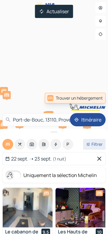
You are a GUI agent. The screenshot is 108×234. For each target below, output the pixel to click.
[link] (92, 98)
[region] (27, 207)
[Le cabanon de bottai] (27, 207)
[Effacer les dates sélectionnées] (100, 158)
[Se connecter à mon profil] (100, 7)
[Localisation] (100, 34)
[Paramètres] (100, 21)
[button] (6, 95)
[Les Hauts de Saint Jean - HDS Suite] (80, 207)
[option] (7, 144)
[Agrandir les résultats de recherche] (54, 132)
